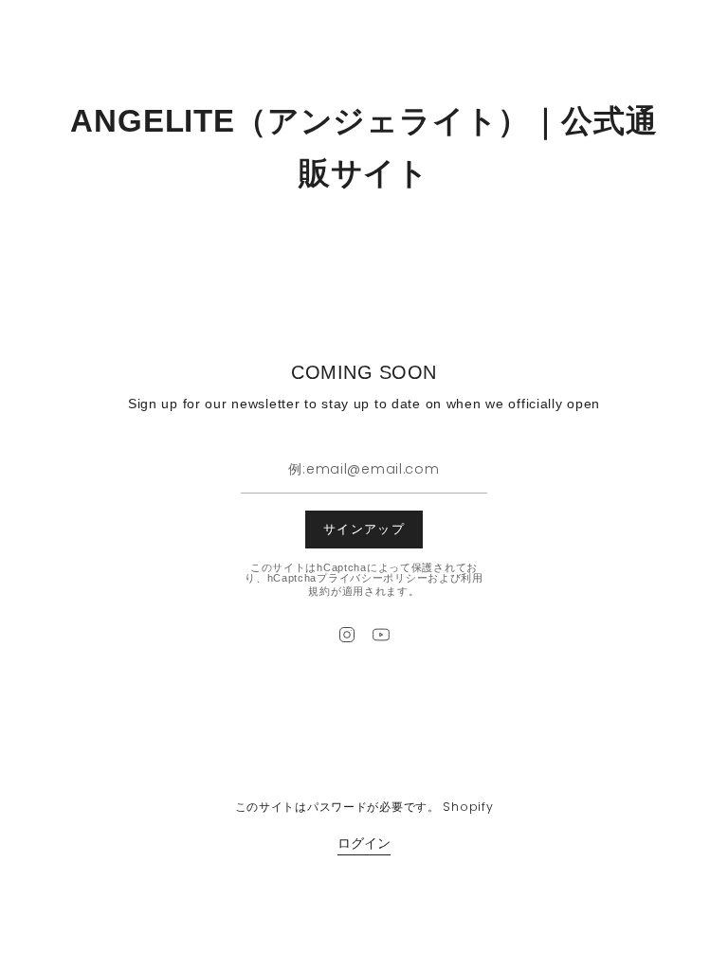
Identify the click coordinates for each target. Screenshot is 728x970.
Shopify (468, 807)
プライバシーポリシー (372, 578)
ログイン (364, 843)
